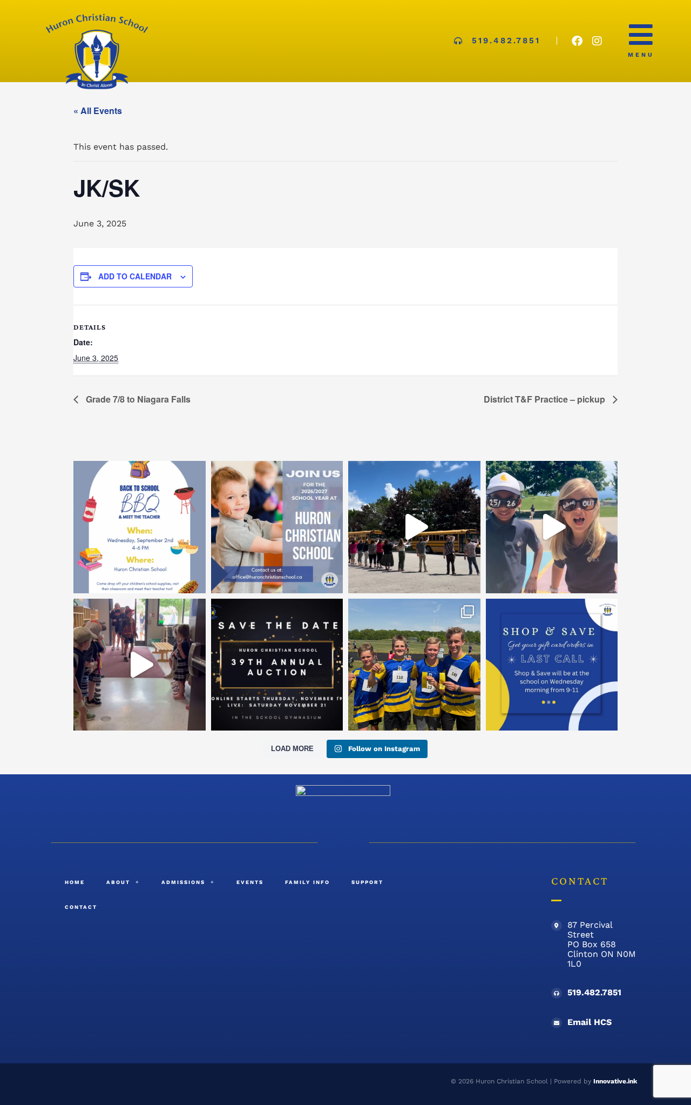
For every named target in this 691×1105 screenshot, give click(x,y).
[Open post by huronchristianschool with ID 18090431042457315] (414, 527)
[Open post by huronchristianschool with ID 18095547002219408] (277, 665)
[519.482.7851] (556, 993)
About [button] (118, 882)
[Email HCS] (556, 1022)
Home (75, 882)
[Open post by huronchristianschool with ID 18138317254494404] (552, 665)
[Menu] (640, 34)
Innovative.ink (615, 1081)
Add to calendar (135, 276)
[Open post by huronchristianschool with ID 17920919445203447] (139, 527)
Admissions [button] (183, 882)
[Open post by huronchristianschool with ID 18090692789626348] (414, 665)
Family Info (307, 882)
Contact (81, 907)
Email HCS (589, 1022)
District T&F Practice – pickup (545, 399)
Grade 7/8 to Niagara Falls (137, 399)
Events (249, 882)
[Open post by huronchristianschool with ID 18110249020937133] (139, 665)
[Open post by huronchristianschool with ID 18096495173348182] (277, 527)
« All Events (97, 110)
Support (367, 882)
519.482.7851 (594, 992)
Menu (641, 54)
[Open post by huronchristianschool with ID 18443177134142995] (552, 527)
